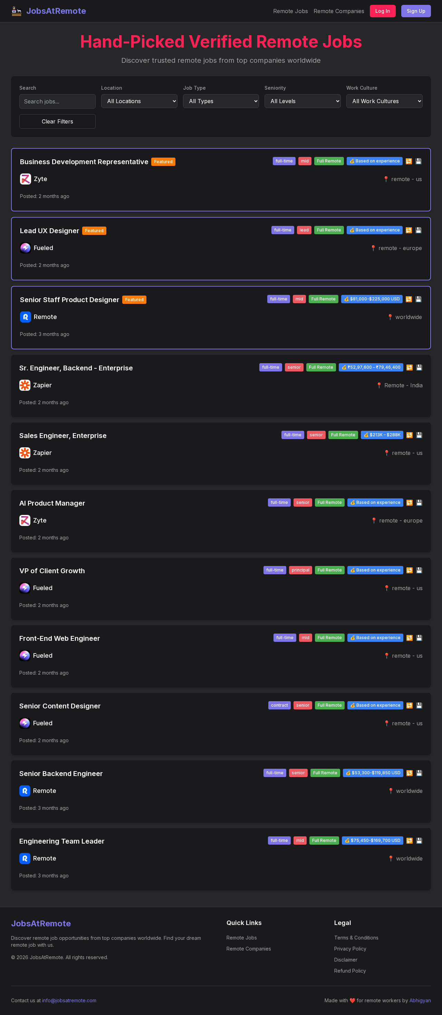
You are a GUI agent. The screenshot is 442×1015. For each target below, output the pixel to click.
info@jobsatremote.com (69, 1000)
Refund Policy (350, 971)
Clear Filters (57, 121)
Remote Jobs (290, 11)
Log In (382, 11)
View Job (406, 196)
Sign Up (416, 11)
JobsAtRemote (56, 11)
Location (111, 88)
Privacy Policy (350, 949)
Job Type (194, 88)
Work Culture (361, 88)
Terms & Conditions (356, 938)
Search (27, 88)
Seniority (275, 88)
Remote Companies (339, 11)
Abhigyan (420, 1000)
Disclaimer (345, 960)
